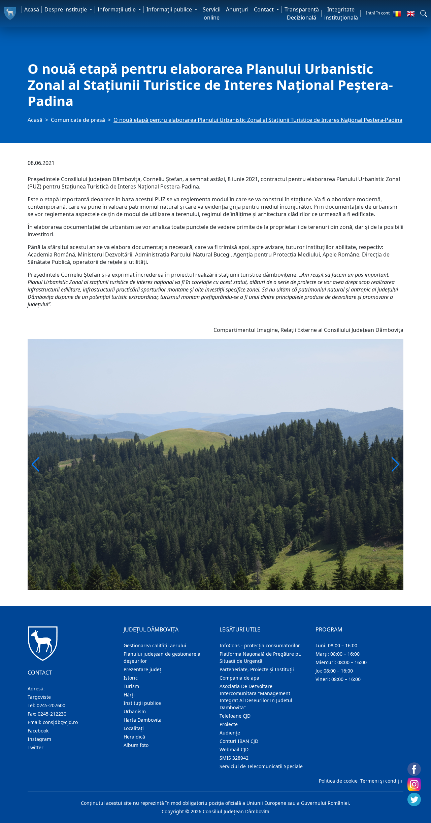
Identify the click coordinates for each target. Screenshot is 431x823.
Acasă (31, 9)
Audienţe (230, 732)
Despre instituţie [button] (66, 9)
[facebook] (414, 769)
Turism (131, 686)
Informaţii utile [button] (117, 9)
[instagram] (414, 784)
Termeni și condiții (381, 781)
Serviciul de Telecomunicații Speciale (261, 766)
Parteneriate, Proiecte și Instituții (257, 669)
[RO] (397, 13)
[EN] (410, 13)
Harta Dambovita (143, 720)
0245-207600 (51, 705)
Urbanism (135, 711)
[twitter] (414, 799)
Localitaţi (134, 728)
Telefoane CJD (235, 716)
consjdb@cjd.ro (60, 722)
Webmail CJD (234, 749)
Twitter (35, 747)
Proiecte (229, 724)
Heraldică (134, 736)
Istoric (131, 678)
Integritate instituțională (341, 13)
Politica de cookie (338, 781)
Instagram (39, 739)
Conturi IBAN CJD (239, 741)
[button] (423, 13)
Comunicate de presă (78, 120)
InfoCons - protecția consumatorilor (260, 645)
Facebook (38, 730)
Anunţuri (237, 9)
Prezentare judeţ (142, 669)
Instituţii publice (142, 703)
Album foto (136, 745)
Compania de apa (239, 678)
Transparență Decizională (302, 13)
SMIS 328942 (234, 758)
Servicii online (212, 13)
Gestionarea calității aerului (155, 645)
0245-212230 (52, 714)
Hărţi (129, 694)
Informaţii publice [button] (169, 9)
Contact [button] (264, 9)
